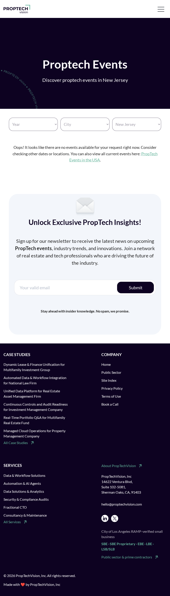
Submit (135, 287)
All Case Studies (16, 443)
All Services (12, 522)
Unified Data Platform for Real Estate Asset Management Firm (32, 393)
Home (106, 364)
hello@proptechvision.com (121, 504)
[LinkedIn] (104, 518)
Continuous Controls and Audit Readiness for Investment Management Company (36, 407)
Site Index (108, 380)
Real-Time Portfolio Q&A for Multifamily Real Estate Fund (34, 420)
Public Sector (111, 372)
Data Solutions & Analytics (24, 491)
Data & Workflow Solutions (24, 475)
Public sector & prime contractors (126, 557)
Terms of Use (111, 396)
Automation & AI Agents (22, 483)
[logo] (17, 9)
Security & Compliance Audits (26, 499)
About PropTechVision (118, 466)
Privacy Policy (112, 388)
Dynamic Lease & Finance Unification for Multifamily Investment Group (34, 367)
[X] (114, 518)
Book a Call (109, 404)
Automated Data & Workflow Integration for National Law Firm (35, 380)
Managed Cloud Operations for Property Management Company (35, 433)
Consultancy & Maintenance (25, 515)
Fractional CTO (15, 507)
